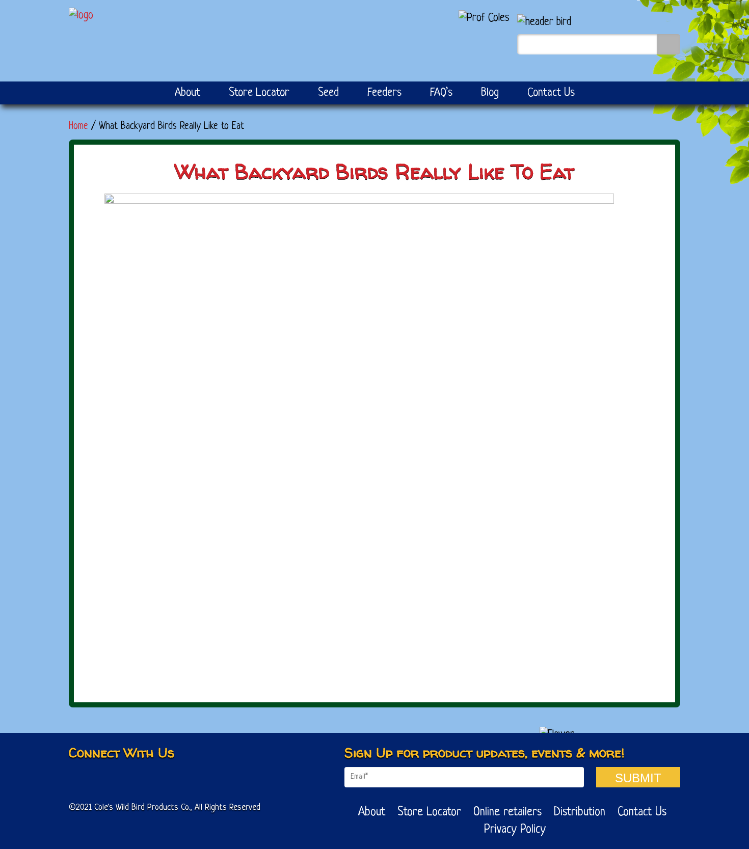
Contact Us (551, 93)
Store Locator (259, 93)
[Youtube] (112, 779)
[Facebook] (81, 779)
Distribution (579, 812)
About (187, 93)
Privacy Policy (515, 830)
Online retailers (507, 812)
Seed (328, 93)
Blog (490, 93)
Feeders (384, 93)
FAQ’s (441, 93)
